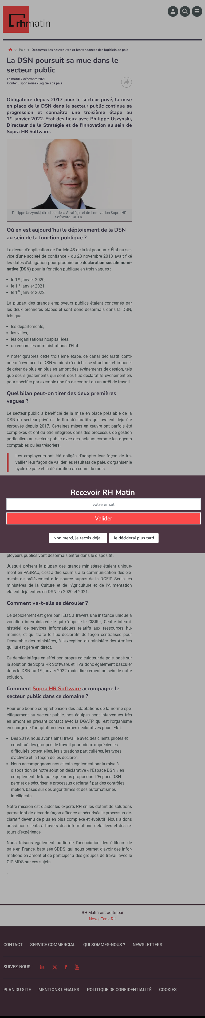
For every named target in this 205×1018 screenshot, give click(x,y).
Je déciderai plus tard (134, 538)
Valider (103, 518)
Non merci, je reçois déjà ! (77, 538)
